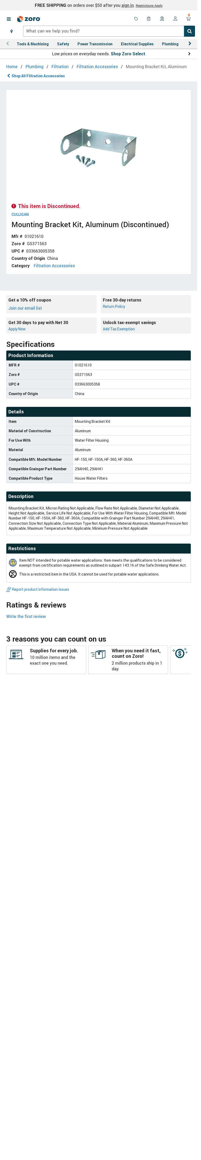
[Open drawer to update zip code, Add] (11, 31)
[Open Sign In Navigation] (175, 19)
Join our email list (25, 308)
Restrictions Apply (149, 5)
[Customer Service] (162, 19)
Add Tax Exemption (119, 328)
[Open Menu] (8, 19)
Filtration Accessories (54, 266)
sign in (127, 5)
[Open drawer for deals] (136, 19)
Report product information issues (40, 589)
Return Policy (114, 306)
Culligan (20, 214)
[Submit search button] (189, 31)
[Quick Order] (149, 19)
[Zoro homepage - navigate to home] (28, 19)
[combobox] (109, 31)
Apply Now (17, 328)
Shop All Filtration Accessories (38, 75)
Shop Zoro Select (128, 54)
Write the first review (26, 616)
